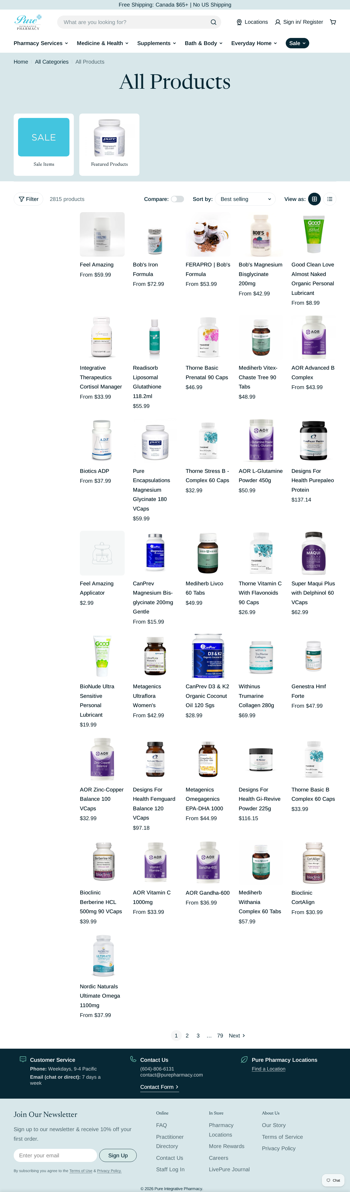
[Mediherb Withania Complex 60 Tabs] (261, 862)
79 (220, 1036)
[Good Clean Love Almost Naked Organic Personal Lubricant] (313, 234)
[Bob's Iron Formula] (155, 234)
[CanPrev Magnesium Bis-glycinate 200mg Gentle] (155, 553)
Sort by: (203, 199)
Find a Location (268, 1069)
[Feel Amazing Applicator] (102, 553)
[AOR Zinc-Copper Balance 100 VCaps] (102, 759)
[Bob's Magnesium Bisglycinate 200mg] (261, 234)
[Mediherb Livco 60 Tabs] (208, 553)
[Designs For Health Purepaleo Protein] (313, 440)
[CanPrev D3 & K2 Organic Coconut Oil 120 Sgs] (208, 656)
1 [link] (176, 1036)
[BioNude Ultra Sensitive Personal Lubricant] (102, 656)
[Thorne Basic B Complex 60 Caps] (313, 759)
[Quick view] (116, 224)
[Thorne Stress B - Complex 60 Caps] (208, 440)
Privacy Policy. (109, 1171)
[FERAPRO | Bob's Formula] (208, 234)
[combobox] (139, 22)
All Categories (52, 62)
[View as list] (329, 199)
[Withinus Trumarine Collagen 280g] (261, 656)
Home (21, 62)
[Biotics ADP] (102, 440)
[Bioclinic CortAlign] (313, 862)
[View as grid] (314, 199)
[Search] (213, 22)
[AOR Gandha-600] (208, 862)
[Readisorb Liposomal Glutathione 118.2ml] (155, 337)
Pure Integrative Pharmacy (178, 1188)
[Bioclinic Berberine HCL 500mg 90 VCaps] (102, 862)
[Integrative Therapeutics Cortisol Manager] (102, 337)
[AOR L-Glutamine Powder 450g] (261, 440)
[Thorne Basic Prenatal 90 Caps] (208, 337)
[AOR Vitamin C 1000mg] (155, 862)
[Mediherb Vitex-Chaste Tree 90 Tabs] (261, 337)
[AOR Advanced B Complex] (313, 337)
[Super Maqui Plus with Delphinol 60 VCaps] (313, 553)
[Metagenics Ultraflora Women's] (155, 656)
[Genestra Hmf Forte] (313, 656)
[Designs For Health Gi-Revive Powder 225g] (261, 759)
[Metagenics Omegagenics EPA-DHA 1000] (208, 759)
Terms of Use (80, 1171)
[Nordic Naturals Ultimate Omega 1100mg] (102, 956)
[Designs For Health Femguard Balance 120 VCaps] (155, 759)
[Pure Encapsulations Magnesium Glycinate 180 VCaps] (155, 440)
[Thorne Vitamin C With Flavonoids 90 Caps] (261, 553)
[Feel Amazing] (102, 234)
